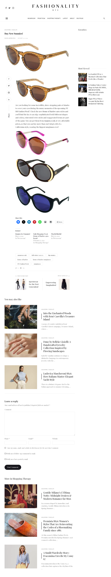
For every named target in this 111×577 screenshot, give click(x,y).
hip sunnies (51, 255)
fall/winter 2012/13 (37, 255)
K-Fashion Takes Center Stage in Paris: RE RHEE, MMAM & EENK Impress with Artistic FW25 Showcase (97, 90)
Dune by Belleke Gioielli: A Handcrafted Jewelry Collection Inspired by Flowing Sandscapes (57, 346)
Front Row (41, 18)
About (72, 18)
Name (7, 439)
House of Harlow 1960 (51, 111)
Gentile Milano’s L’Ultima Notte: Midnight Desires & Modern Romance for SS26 (57, 495)
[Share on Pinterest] (9, 92)
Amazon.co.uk (49, 121)
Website (55, 439)
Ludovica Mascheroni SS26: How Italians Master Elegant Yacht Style (58, 376)
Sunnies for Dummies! (22, 234)
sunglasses (37, 264)
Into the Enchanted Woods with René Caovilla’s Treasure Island (59, 316)
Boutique (80, 18)
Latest (65, 18)
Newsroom (31, 18)
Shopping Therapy (54, 18)
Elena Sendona (10, 38)
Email (31, 439)
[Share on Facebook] (9, 79)
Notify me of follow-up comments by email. (20, 454)
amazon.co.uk (22, 255)
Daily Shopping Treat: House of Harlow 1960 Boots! (41, 236)
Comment (8, 410)
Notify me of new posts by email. (17, 459)
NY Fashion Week (23, 264)
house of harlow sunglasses (42, 259)
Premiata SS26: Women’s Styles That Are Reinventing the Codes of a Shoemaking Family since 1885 (57, 526)
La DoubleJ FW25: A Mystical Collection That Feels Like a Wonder (97, 76)
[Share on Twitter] (9, 85)
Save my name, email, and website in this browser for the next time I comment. (33, 448)
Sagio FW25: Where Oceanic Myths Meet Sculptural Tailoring (96, 101)
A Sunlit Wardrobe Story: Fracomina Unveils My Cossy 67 (58, 555)
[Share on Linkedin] (9, 99)
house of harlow (23, 259)
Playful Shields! (56, 234)
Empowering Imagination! (51, 283)
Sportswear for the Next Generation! (34, 284)
